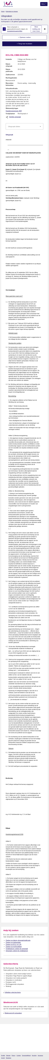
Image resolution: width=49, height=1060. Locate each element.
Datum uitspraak (9, 65)
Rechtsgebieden (11, 78)
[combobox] (24, 126)
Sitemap (8, 1055)
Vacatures (40, 1055)
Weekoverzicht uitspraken (13, 1013)
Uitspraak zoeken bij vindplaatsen (17, 951)
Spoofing (34, 1055)
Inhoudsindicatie (12, 88)
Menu (43, 4)
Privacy (13, 1055)
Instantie (9, 59)
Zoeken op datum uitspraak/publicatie (18, 940)
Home (2, 11)
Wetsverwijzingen (12, 108)
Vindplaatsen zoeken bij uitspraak (17, 949)
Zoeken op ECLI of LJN (13, 944)
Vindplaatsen (10, 113)
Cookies (19, 1055)
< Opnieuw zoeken (24, 37)
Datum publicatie (9, 70)
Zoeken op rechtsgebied (14, 946)
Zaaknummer (10, 74)
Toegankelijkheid (26, 1055)
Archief (3, 1057)
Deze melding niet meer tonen (36, 29)
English (3, 1055)
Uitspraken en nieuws (12, 11)
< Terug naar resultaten (24, 44)
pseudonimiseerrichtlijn (14, 31)
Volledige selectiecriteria (13, 992)
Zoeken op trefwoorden (13, 942)
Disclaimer (8, 1057)
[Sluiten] (45, 29)
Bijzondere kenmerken (9, 84)
